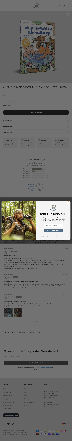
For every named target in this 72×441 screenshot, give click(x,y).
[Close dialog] (68, 203)
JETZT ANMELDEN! (53, 230)
